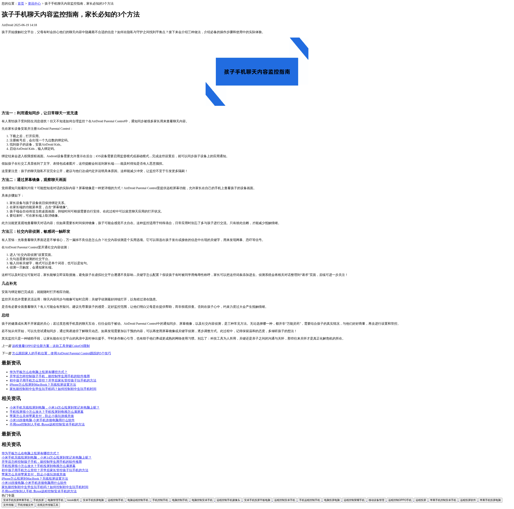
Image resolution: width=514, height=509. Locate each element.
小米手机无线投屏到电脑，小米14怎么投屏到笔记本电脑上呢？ (55, 407)
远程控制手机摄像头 (228, 500)
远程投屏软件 (468, 500)
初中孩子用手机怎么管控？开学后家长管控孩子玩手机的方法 (53, 380)
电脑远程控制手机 (137, 500)
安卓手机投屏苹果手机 (16, 500)
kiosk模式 (73, 500)
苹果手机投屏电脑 (490, 500)
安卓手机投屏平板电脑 (257, 500)
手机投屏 (38, 500)
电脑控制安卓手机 (202, 500)
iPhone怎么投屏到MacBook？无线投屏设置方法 (43, 384)
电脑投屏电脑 (332, 500)
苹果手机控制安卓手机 (443, 500)
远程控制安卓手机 (284, 500)
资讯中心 (34, 3)
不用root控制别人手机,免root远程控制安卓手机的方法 (47, 424)
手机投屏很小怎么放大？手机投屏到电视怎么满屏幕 (47, 411)
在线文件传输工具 (47, 504)
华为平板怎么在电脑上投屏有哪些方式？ (38, 372)
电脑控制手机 (180, 500)
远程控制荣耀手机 (354, 500)
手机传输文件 (25, 504)
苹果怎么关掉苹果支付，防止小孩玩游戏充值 (42, 416)
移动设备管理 (376, 500)
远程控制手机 (115, 500)
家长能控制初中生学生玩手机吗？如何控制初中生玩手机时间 (53, 389)
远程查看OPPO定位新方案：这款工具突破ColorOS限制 (51, 346)
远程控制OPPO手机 (400, 500)
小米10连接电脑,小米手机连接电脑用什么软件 (42, 420)
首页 (21, 3)
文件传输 (8, 504)
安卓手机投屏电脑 (93, 500)
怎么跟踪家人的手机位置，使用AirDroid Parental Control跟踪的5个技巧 (61, 353)
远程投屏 (421, 500)
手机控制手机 (160, 500)
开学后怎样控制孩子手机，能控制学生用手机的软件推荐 (50, 376)
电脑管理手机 (55, 500)
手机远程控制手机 (309, 500)
